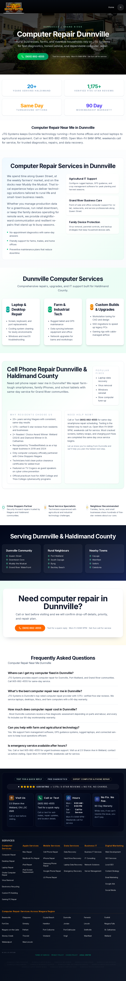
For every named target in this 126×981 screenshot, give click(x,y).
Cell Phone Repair (50, 852)
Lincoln (87, 924)
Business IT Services (93, 852)
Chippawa (27, 917)
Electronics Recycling (10, 887)
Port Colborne (48, 930)
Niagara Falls (109, 924)
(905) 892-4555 (34, 56)
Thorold (26, 936)
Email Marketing (111, 877)
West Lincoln (28, 942)
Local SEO (109, 865)
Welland (107, 936)
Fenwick (87, 917)
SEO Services (110, 858)
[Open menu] (121, 7)
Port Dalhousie (69, 930)
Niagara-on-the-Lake (10, 930)
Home (111, 7)
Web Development (113, 852)
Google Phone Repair (52, 871)
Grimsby (26, 924)
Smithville (88, 930)
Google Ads (110, 884)
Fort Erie (5, 924)
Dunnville (67, 917)
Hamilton (46, 924)
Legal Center (85, 955)
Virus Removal (8, 880)
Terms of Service (42, 955)
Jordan (66, 924)
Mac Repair (27, 852)
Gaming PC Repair (9, 899)
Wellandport (7, 942)
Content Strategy (112, 871)
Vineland (46, 936)
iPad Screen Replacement (28, 871)
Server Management (93, 871)
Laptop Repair (7, 867)
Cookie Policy (72, 955)
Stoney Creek (7, 936)
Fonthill (107, 917)
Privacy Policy (57, 955)
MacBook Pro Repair (31, 858)
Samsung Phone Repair (49, 864)
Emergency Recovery (73, 871)
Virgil (65, 936)
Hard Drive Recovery (72, 858)
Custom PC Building (10, 893)
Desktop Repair (8, 861)
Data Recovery (70, 852)
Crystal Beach (48, 917)
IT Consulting (90, 858)
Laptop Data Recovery (73, 865)
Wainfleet (88, 936)
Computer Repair (9, 855)
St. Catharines (110, 930)
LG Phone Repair (50, 877)
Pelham (25, 930)
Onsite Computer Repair (9, 874)
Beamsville (6, 917)
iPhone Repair (49, 858)
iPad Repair (27, 865)
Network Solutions (92, 865)
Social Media (110, 890)
